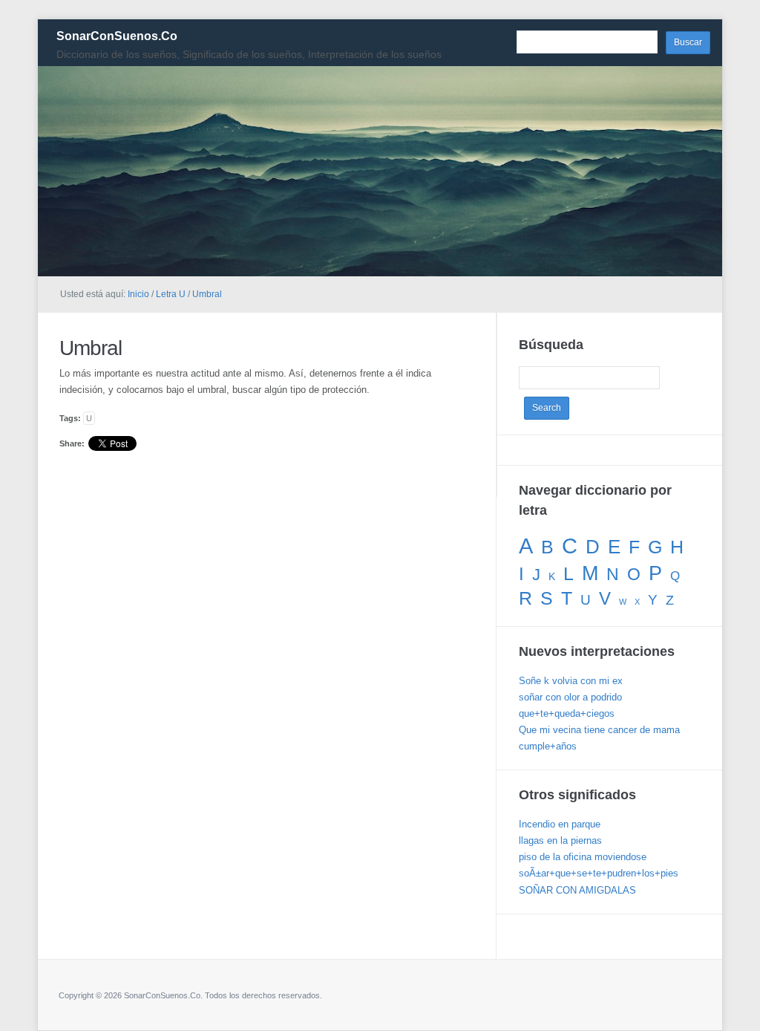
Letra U (171, 294)
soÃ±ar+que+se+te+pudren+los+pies (598, 873)
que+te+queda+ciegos (567, 713)
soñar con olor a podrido (570, 697)
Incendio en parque (559, 824)
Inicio (138, 294)
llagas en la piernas (560, 840)
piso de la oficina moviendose (582, 856)
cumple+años (548, 746)
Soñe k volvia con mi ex (571, 680)
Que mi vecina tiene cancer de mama (599, 729)
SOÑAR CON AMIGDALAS (577, 890)
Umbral (207, 294)
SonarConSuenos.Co (116, 36)
